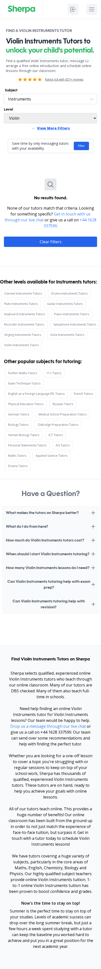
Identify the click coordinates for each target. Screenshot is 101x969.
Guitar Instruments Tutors (65, 304)
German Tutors (18, 414)
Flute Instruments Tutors (21, 304)
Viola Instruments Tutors (67, 335)
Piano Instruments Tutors (71, 314)
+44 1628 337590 (55, 732)
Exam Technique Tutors (24, 383)
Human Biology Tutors (23, 435)
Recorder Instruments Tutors (24, 324)
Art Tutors (63, 445)
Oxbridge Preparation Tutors (58, 425)
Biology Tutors (18, 425)
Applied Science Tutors (51, 456)
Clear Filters (51, 241)
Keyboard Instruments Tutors (24, 314)
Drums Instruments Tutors (69, 293)
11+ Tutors (53, 373)
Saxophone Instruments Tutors (74, 324)
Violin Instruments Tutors (21, 345)
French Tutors (83, 394)
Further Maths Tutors (22, 373)
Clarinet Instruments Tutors (23, 293)
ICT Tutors (56, 435)
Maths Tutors (17, 456)
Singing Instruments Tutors (22, 335)
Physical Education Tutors (25, 404)
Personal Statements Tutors (27, 445)
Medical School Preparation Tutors (62, 414)
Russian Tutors (63, 404)
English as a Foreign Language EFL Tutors (36, 394)
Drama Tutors (17, 466)
